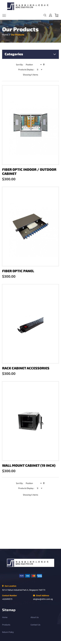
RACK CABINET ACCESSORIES (25, 368)
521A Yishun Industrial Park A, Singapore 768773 (23, 590)
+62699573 (7, 599)
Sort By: (19, 64)
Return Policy (8, 632)
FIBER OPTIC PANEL (18, 271)
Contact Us (35, 625)
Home (5, 34)
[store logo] (30, 6)
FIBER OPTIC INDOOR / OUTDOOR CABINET (29, 171)
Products (6, 625)
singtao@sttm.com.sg (43, 599)
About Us (34, 617)
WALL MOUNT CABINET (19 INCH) (28, 465)
